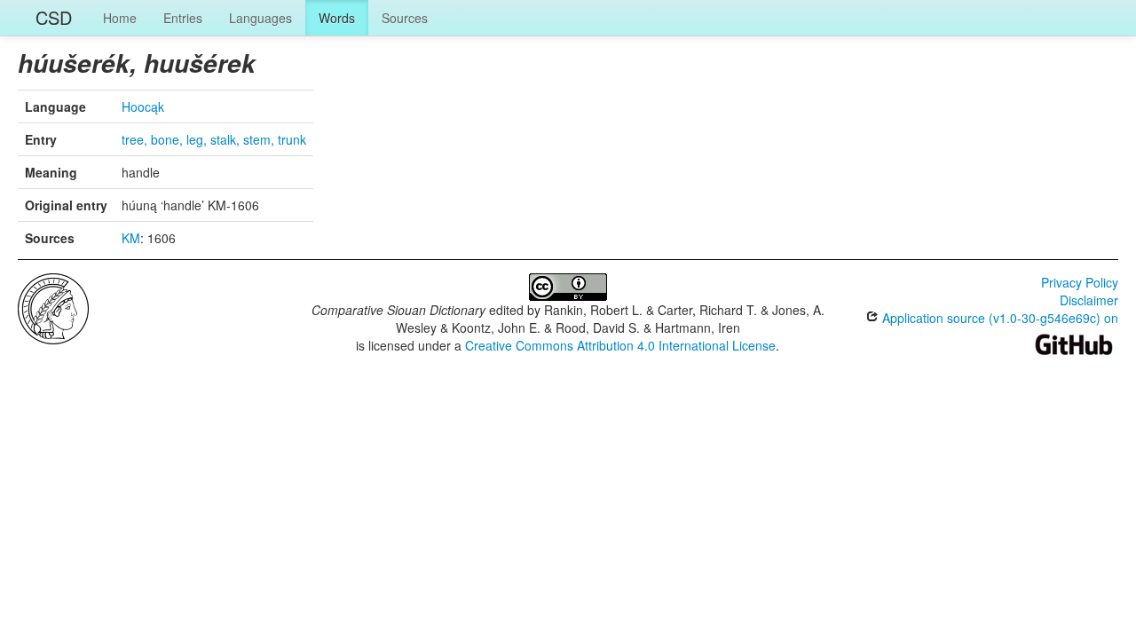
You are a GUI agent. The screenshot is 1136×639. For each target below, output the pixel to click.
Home (120, 18)
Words (337, 18)
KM (131, 238)
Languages (260, 18)
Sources (405, 18)
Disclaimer (1089, 300)
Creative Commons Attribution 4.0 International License (620, 345)
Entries (182, 18)
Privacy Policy (1079, 282)
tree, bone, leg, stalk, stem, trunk (214, 139)
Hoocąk (143, 106)
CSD (54, 17)
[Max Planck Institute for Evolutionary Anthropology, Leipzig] (53, 307)
